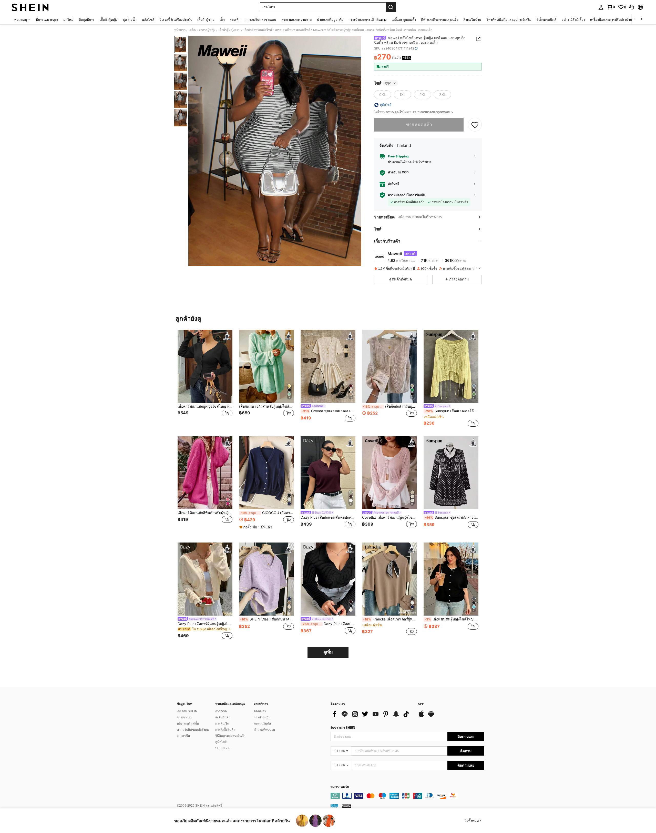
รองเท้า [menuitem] (235, 19)
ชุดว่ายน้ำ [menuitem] (129, 19)
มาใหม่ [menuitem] (68, 19)
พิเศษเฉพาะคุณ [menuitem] (47, 19)
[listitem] (205, 379)
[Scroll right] (641, 19)
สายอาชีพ (183, 736)
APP (421, 704)
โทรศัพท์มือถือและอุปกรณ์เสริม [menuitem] (508, 19)
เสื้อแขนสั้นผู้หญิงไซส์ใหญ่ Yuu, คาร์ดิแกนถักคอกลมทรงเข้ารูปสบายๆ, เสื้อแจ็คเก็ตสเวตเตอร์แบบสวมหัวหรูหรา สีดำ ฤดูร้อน (451, 619)
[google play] (431, 716)
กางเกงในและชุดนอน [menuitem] (260, 19)
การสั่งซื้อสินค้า (225, 729)
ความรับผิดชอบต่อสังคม (193, 729)
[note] (256, 527)
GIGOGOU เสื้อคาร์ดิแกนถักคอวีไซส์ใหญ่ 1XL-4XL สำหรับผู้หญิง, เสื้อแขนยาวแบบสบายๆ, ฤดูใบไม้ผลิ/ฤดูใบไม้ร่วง (267, 513)
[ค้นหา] (391, 7)
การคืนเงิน (222, 723)
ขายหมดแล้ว (419, 124)
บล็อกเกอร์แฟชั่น (188, 723)
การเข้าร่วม (184, 717)
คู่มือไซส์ (221, 742)
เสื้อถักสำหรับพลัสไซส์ (257, 30)
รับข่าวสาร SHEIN (343, 727)
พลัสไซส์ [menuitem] (148, 19)
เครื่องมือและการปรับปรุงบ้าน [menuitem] (611, 19)
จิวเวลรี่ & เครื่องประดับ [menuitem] (175, 19)
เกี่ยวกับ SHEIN (187, 711)
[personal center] (601, 7)
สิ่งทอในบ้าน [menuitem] (472, 19)
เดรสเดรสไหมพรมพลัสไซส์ (292, 30)
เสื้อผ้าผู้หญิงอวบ (229, 30)
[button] (632, 7)
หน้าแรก (180, 30)
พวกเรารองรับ (340, 787)
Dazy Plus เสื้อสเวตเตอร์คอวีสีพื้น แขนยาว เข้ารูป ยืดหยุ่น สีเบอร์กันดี (328, 624)
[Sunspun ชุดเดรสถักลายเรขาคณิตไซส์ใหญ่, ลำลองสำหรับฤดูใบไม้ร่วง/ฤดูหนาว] (451, 472)
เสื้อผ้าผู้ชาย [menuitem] (205, 19)
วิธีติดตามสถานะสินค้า (230, 736)
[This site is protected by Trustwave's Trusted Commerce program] (334, 806)
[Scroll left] (635, 19)
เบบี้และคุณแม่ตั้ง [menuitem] (404, 19)
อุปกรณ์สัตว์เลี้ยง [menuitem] (573, 19)
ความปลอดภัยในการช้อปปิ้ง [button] (406, 195)
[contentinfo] (407, 796)
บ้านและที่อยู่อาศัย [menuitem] (330, 19)
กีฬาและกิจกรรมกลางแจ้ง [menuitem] (439, 19)
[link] (611, 7)
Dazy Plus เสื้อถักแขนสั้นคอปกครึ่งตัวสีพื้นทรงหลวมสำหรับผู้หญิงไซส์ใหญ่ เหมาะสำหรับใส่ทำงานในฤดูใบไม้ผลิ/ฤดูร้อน (328, 517)
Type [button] (388, 83)
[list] (372, 714)
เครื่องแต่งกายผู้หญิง (202, 30)
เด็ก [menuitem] (222, 19)
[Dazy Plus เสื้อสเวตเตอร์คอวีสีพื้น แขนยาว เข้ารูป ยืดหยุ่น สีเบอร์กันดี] (328, 579)
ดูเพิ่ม (328, 652)
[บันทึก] (475, 125)
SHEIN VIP (222, 748)
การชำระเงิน (262, 717)
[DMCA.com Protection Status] (346, 806)
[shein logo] (30, 7)
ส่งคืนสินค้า (222, 717)
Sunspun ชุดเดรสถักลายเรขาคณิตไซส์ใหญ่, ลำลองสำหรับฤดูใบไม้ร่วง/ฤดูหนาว (451, 517)
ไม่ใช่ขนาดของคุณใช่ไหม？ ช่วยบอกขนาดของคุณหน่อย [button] (412, 112)
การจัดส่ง (221, 711)
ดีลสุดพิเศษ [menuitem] (87, 19)
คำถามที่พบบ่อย (264, 729)
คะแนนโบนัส (262, 723)
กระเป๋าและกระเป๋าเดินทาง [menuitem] (367, 19)
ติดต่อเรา (260, 711)
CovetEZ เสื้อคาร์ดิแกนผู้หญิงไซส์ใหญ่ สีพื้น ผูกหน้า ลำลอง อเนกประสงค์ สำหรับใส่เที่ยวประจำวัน (389, 517)
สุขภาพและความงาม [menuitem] (296, 19)
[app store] (421, 716)
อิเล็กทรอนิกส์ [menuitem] (546, 19)
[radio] (382, 94)
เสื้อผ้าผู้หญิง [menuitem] (108, 19)
